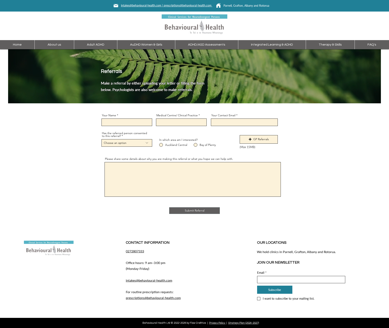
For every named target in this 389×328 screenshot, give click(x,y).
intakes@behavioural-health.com (149, 280)
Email (261, 272)
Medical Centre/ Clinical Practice (177, 115)
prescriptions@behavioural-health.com (188, 5)
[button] (259, 139)
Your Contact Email (223, 115)
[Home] (218, 5)
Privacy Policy (217, 323)
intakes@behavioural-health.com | (142, 5)
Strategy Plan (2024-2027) (243, 323)
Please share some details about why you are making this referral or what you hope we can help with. (169, 158)
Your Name (109, 115)
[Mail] (116, 5)
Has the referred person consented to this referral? (124, 134)
